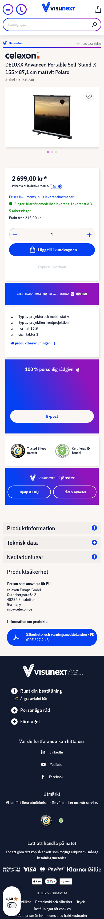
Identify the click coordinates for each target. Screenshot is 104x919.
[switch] (12, 905)
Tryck (81, 901)
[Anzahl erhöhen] (89, 234)
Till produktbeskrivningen (30, 343)
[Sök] (94, 24)
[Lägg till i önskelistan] (89, 96)
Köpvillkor (23, 901)
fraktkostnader (75, 915)
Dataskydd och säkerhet (53, 901)
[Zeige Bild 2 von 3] (52, 152)
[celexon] (52, 55)
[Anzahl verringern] (14, 234)
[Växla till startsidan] (51, 9)
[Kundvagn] (98, 9)
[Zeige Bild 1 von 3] (48, 152)
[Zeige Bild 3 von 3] (56, 152)
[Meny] (8, 9)
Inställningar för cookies (52, 908)
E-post (52, 416)
